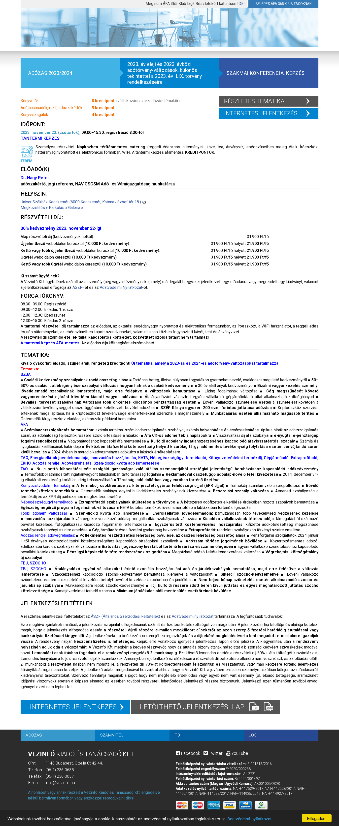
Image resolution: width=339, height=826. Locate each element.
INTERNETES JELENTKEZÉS (260, 113)
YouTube (239, 753)
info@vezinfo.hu (60, 782)
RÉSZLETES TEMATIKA (254, 101)
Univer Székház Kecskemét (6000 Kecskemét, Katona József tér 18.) (81, 202)
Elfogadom (317, 818)
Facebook (190, 753)
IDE (240, 3)
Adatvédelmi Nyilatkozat (121, 287)
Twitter (215, 753)
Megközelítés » (34, 207)
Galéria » (75, 207)
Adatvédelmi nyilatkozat (249, 818)
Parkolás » (58, 207)
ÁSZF (77, 287)
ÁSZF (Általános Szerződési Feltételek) (125, 616)
